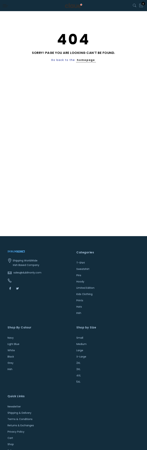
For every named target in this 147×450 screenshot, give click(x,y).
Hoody (80, 281)
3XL (78, 369)
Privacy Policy (16, 431)
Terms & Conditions (20, 419)
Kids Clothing (84, 294)
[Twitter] (18, 288)
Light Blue (13, 344)
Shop (11, 444)
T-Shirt (80, 263)
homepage (86, 60)
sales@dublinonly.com (27, 272)
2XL (78, 363)
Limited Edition (85, 288)
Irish (78, 313)
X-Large (81, 356)
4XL (78, 375)
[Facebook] (10, 288)
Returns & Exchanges (21, 425)
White (11, 350)
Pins (78, 275)
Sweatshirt (82, 269)
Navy (11, 338)
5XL (78, 382)
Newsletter (14, 406)
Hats (79, 306)
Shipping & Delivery (19, 413)
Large (79, 350)
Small (79, 338)
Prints (79, 300)
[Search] (134, 5)
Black (11, 356)
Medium (81, 344)
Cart (10, 438)
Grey (10, 363)
